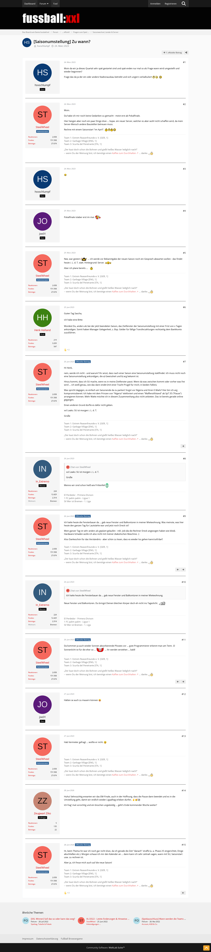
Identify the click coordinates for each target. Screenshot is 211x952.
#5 (184, 252)
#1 (184, 62)
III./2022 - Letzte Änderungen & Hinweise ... (107, 918)
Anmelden (155, 3)
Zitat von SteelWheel (80, 467)
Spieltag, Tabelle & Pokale (41, 924)
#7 (184, 361)
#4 (184, 210)
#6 (184, 307)
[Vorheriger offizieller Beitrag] (177, 570)
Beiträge (31, 143)
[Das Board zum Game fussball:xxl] (105, 18)
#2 (184, 104)
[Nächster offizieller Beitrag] (183, 446)
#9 (184, 516)
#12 (184, 694)
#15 (184, 844)
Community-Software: (105, 947)
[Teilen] (186, 52)
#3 (184, 168)
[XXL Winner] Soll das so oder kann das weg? (53, 918)
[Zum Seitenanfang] (206, 948)
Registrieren (171, 3)
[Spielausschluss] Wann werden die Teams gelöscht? (167, 918)
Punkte (31, 140)
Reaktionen (32, 137)
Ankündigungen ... (93, 924)
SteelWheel (90, 921)
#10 (184, 582)
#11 (184, 639)
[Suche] (184, 3)
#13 (184, 736)
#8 (184, 458)
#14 (184, 790)
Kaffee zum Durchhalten (124, 152)
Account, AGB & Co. (149, 924)
